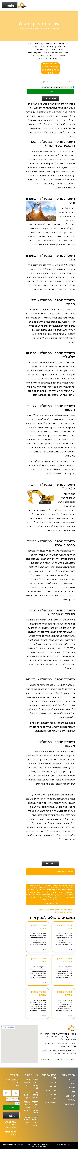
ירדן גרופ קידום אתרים (65, 1144)
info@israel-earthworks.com (13, 1144)
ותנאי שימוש (46, 87)
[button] (28, 872)
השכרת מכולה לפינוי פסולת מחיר (35, 1107)
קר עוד (70, 949)
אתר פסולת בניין (27, 1082)
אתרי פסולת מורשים (35, 1095)
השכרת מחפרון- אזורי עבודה (43, 28)
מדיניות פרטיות (55, 87)
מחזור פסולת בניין (27, 1120)
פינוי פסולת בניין (27, 1095)
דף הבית (56, 28)
